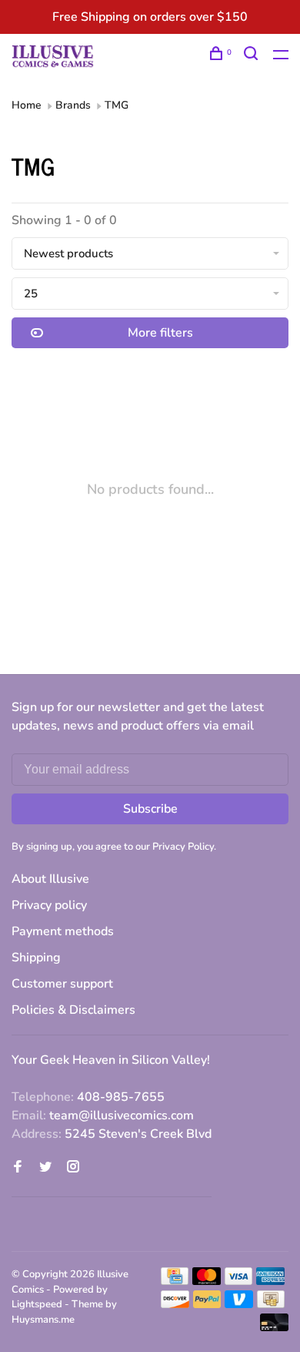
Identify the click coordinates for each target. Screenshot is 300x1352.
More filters (160, 332)
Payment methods (63, 931)
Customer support (62, 983)
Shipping (36, 957)
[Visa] (239, 1281)
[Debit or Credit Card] (274, 1327)
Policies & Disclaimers (73, 1009)
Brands (73, 105)
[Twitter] (45, 1167)
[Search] (253, 56)
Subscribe (150, 808)
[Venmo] (239, 1304)
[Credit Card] (174, 1281)
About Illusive (50, 879)
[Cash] (271, 1304)
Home (27, 105)
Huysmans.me (43, 1320)
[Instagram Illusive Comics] (73, 1167)
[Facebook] (18, 1167)
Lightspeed (37, 1304)
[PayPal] (207, 1304)
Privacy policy (49, 905)
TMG (116, 105)
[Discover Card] (175, 1304)
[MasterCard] (206, 1281)
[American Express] (270, 1281)
